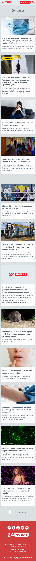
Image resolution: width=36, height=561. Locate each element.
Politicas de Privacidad (18, 552)
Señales (25, 2)
